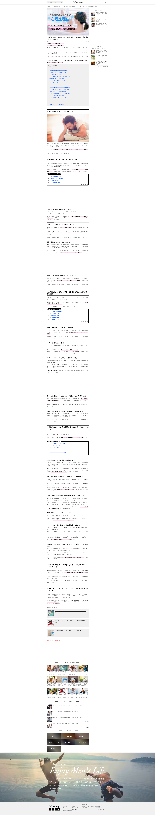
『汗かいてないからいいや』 (55, 319)
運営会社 (64, 807)
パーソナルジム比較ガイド (99, 809)
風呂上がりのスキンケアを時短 (56, 445)
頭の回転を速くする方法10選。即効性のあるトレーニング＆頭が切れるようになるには (67, 717)
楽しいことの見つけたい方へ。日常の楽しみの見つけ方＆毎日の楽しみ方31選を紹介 (67, 705)
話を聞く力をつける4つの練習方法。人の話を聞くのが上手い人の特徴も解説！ (101, 51)
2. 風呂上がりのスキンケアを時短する (57, 95)
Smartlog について (66, 806)
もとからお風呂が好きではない (56, 176)
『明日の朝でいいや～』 (55, 180)
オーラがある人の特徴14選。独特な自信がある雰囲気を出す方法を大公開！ (65, 711)
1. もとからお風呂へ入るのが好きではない (58, 70)
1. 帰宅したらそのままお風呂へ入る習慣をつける (60, 93)
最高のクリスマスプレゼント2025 (88, 806)
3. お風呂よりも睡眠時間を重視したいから (58, 85)
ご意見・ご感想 (74, 809)
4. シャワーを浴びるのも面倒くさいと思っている (60, 76)
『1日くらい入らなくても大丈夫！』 (57, 178)
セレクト (83, 809)
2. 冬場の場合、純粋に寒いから (56, 82)
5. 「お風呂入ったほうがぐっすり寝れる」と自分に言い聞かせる (63, 102)
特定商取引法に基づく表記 (67, 810)
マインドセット (62, 6)
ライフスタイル (55, 6)
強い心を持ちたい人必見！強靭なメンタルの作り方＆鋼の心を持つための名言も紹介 (101, 57)
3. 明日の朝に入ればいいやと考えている (58, 74)
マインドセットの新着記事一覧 (102, 66)
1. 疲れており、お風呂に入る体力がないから (59, 80)
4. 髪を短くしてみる (54, 99)
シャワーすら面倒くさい (55, 182)
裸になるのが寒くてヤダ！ (55, 313)
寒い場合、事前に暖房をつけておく (57, 448)
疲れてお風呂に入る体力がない (56, 311)
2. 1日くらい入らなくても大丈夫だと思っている (59, 72)
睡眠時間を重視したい (54, 315)
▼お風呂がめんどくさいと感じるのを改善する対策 (58, 91)
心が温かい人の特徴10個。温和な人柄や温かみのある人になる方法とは (65, 723)
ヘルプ (64, 809)
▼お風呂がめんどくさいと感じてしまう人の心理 (58, 68)
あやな (48, 41)
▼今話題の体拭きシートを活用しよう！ (56, 104)
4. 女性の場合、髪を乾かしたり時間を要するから (60, 87)
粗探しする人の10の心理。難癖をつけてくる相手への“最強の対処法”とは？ (101, 19)
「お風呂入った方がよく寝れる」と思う (58, 452)
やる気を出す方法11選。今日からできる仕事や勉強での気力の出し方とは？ (101, 62)
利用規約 (73, 806)
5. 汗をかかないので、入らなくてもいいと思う (59, 89)
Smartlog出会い (97, 806)
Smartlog (48, 6)
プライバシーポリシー (75, 807)
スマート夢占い (85, 807)
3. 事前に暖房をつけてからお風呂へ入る (58, 97)
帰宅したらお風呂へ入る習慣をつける (57, 443)
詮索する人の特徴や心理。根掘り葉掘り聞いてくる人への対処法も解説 (101, 13)
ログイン (105, 2)
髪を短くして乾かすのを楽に (55, 450)
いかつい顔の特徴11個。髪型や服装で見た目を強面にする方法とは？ (101, 24)
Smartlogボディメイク (99, 807)
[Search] (62, 2)
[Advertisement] (57, 650)
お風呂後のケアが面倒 (54, 317)
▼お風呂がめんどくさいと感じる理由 (56, 78)
